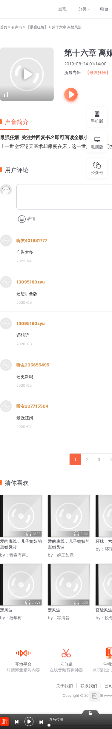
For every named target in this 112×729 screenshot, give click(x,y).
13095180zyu (30, 281)
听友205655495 (32, 364)
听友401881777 (31, 240)
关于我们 (64, 685)
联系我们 (88, 685)
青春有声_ (18, 554)
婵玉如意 (65, 554)
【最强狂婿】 (37, 27)
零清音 (63, 617)
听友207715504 (32, 406)
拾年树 (15, 617)
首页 (3, 27)
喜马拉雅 (23, 9)
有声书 (16, 27)
